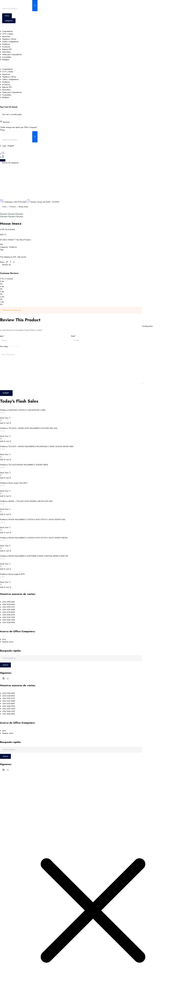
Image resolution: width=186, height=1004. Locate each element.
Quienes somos (7, 642)
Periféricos (13, 247)
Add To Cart (4, 423)
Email (73, 336)
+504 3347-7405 (8, 617)
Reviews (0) (6, 264)
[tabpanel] (93, 45)
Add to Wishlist (8, 240)
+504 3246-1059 (8, 620)
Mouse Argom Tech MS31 (17, 483)
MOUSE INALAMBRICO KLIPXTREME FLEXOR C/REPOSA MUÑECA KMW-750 (38, 556)
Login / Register (8, 146)
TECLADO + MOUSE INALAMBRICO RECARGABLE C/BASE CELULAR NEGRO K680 (40, 446)
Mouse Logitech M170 (16, 574)
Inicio (4, 639)
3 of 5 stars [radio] (15, 346)
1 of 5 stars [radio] (10, 346)
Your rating (4, 346)
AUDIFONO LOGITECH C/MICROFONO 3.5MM (26, 410)
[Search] (34, 5)
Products (12, 206)
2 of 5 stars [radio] (12, 346)
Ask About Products (23, 240)
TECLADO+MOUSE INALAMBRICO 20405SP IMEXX (28, 465)
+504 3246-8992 (8, 622)
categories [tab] (9, 21)
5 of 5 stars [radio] (19, 346)
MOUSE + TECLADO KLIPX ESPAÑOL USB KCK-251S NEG (30, 501)
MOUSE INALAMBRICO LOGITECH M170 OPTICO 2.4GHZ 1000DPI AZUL (36, 519)
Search (5, 665)
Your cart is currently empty (12, 114)
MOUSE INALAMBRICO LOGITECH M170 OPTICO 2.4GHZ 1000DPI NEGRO (38, 538)
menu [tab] (7, 16)
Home (4, 206)
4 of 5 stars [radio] (17, 346)
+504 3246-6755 (8, 615)
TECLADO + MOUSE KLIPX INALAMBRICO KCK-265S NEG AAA (32, 428)
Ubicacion (6, 122)
